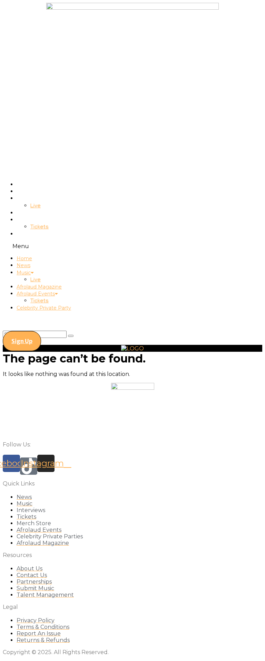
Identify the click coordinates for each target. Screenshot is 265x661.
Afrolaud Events (36, 220)
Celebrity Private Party (44, 234)
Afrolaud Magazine (39, 213)
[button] (132, 246)
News (23, 191)
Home (24, 184)
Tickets (39, 227)
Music (24, 198)
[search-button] (70, 336)
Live (35, 206)
